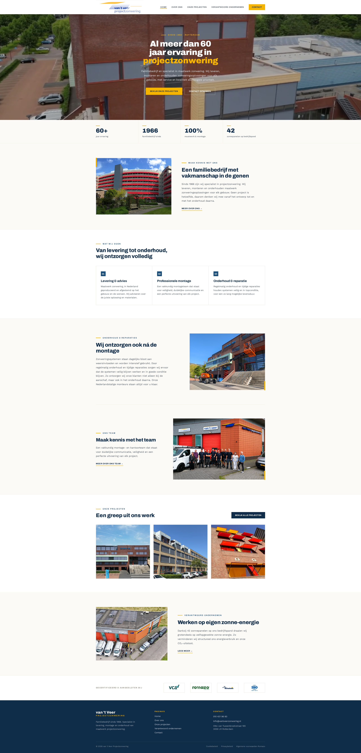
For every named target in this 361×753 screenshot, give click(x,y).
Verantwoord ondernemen (227, 7)
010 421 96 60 (220, 716)
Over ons (176, 7)
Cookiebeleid (212, 746)
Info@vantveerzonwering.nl (227, 721)
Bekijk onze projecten (164, 91)
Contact (257, 7)
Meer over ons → (192, 208)
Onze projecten (197, 7)
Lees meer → (185, 651)
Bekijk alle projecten (248, 515)
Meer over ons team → (109, 464)
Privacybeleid (227, 746)
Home (163, 7)
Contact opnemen (200, 91)
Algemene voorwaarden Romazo (250, 746)
